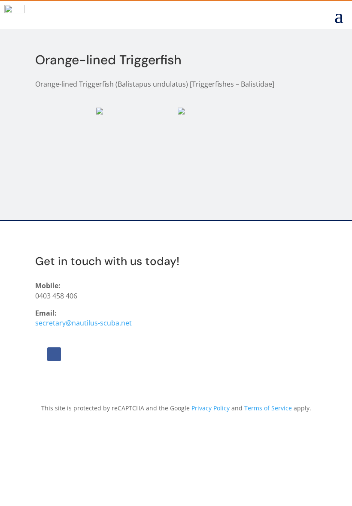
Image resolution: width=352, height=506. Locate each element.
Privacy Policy (210, 408)
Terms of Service (268, 408)
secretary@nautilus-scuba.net (83, 323)
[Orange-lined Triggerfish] (136, 138)
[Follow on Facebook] (54, 354)
